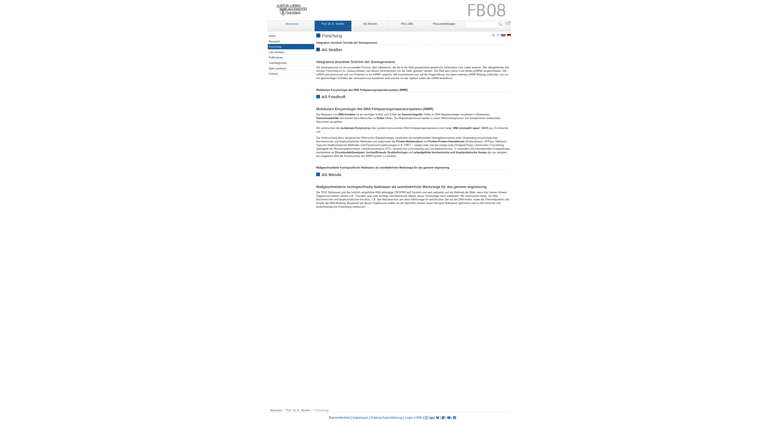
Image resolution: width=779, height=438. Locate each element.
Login (409, 417)
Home (272, 36)
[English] (503, 34)
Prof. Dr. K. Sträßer (333, 23)
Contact (273, 73)
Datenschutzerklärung (386, 417)
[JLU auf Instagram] (427, 417)
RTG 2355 (407, 23)
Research (274, 41)
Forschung (275, 46)
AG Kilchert (370, 23)
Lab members (277, 52)
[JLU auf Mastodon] (444, 417)
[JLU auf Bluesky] (438, 417)
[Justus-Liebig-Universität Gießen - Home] (292, 10)
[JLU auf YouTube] (449, 417)
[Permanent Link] (498, 35)
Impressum (360, 417)
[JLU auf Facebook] (454, 417)
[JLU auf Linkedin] (432, 417)
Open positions (277, 68)
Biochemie (292, 23)
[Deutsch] (509, 34)
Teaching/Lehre (278, 62)
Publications (276, 57)
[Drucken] (493, 34)
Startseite (276, 410)
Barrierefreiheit (339, 417)
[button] (508, 23)
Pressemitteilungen (444, 23)
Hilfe (418, 417)
